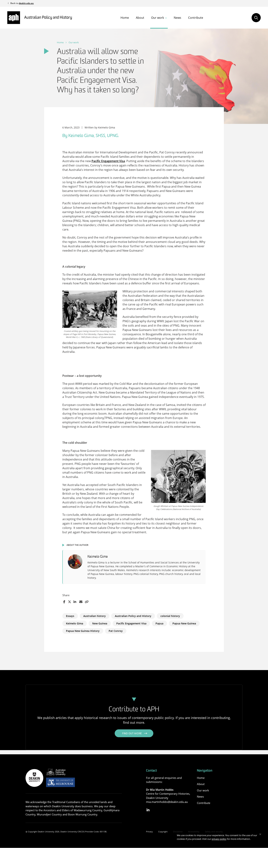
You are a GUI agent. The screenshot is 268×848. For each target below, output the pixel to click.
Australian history (94, 616)
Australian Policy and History (133, 616)
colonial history (170, 616)
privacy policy (219, 839)
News (177, 18)
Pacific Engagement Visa (108, 161)
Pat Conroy (116, 631)
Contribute (195, 18)
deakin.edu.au (26, 3)
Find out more (132, 733)
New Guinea (99, 623)
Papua (159, 623)
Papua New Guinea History (83, 631)
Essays (70, 616)
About (140, 18)
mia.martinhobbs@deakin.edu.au (167, 802)
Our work (157, 18)
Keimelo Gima (74, 623)
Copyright (163, 831)
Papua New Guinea (184, 623)
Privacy (149, 831)
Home (125, 18)
